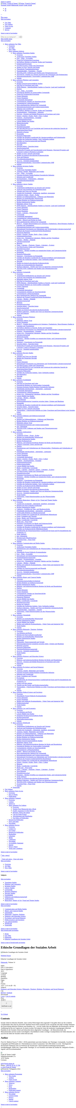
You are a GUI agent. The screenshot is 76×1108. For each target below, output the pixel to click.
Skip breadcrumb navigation (9, 930)
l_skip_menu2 (5, 855)
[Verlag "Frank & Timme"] (18, 3)
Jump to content (6, 1)
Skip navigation (6, 19)
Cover (3, 996)
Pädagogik (4, 962)
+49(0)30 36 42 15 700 (13, 1065)
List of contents (10, 996)
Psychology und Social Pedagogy (53, 989)
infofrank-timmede (7, 1063)
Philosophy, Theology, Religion (32, 989)
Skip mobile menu (6, 39)
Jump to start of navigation (9, 33)
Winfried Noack (6, 955)
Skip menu (4, 17)
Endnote (9, 993)
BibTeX (3, 993)
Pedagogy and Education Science (11, 989)
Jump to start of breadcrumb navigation (13, 942)
